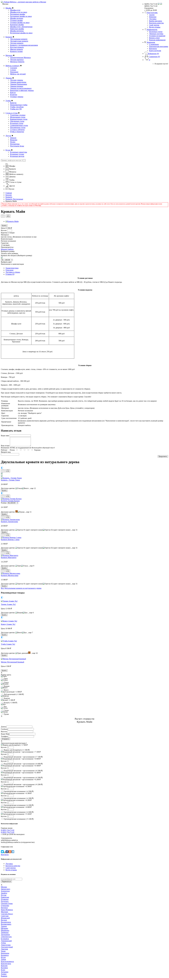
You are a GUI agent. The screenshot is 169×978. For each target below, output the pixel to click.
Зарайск (4, 893)
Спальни (13, 68)
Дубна (3, 943)
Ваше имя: (5, 436)
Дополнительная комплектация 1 (14, 743)
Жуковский (5, 918)
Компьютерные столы (18, 119)
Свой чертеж (154, 25)
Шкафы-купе (15, 10)
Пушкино (5, 899)
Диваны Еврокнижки (18, 84)
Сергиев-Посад (7, 914)
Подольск (5, 901)
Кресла (13, 92)
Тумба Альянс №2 (8, 644)
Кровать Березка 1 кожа (10, 540)
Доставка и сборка (13, 272)
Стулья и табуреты (17, 130)
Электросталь (6, 937)
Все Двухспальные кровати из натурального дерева (21, 588)
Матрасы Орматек (17, 62)
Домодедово (6, 945)
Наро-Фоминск (7, 910)
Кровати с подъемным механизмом (24, 45)
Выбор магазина (155, 21)
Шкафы (8, 8)
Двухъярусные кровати (19, 41)
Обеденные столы (17, 121)
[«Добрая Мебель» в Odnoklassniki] (10, 852)
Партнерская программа (158, 46)
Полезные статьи (155, 32)
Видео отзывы (154, 27)
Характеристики (12, 268)
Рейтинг (4, 450)
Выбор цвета (6, 675)
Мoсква (4, 887)
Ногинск (4, 908)
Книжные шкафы (17, 25)
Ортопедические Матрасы (20, 57)
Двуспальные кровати (18, 39)
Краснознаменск (7, 961)
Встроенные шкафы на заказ (21, 33)
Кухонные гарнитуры (18, 152)
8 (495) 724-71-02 (7, 830)
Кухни (8, 150)
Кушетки (13, 95)
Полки (12, 142)
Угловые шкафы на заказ (19, 22)
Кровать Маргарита (8, 557)
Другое (8, 136)
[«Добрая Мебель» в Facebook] (7, 852)
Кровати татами (16, 51)
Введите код (6, 452)
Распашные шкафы (17, 14)
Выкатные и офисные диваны (22, 90)
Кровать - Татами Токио (10, 480)
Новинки (152, 17)
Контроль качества (156, 23)
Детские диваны (16, 80)
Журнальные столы (17, 117)
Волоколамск (6, 924)
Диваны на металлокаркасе (21, 88)
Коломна (4, 968)
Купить (4, 225)
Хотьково (4, 972)
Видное (4, 920)
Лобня (3, 959)
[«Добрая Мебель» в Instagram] (5, 852)
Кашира (4, 976)
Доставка (152, 19)
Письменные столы (17, 127)
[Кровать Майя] (12, 221)
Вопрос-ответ (154, 38)
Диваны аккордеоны (18, 82)
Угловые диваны (16, 97)
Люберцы (5, 932)
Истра (3, 957)
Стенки (13, 70)
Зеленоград (5, 891)
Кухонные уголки (17, 154)
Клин (3, 970)
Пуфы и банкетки (17, 132)
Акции (152, 15)
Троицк (4, 926)
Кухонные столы (16, 123)
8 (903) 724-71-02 (7, 832)
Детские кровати (16, 43)
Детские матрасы (17, 60)
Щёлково (4, 928)
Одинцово (5, 906)
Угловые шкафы (16, 20)
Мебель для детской (18, 74)
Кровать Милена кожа (9, 575)
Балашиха (5, 955)
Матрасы (9, 55)
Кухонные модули (17, 156)
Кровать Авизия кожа (9, 522)
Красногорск (6, 964)
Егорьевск (5, 939)
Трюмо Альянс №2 (8, 604)
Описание (9, 270)
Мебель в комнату (13, 66)
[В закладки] (3, 216)
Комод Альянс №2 (8, 624)
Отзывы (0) (10, 274)
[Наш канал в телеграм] (12, 852)
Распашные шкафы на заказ (21, 16)
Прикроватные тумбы (18, 105)
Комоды (13, 103)
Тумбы (8, 101)
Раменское (5, 897)
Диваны (9, 78)
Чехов (3, 951)
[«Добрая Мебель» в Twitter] (2, 852)
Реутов (3, 895)
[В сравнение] (8, 216)
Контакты (153, 48)
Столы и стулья (12, 113)
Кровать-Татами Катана (10, 501)
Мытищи (4, 912)
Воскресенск (6, 922)
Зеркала (13, 138)
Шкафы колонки (16, 18)
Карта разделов (155, 51)
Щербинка (5, 930)
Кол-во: (4, 230)
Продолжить (163, 456)
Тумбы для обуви (17, 107)
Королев (4, 966)
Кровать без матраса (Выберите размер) (16, 255)
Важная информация (157, 40)
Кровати (9, 37)
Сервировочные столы (19, 125)
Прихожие (14, 72)
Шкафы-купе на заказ (18, 12)
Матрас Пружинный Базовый (12, 662)
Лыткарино (5, 935)
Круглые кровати (17, 47)
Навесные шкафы (17, 29)
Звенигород (5, 889)
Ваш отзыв (5, 446)
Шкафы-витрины (17, 31)
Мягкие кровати (16, 49)
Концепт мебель (7, 249)
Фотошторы (15, 144)
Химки (3, 974)
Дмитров (4, 949)
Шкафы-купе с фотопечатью (21, 27)
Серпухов (5, 916)
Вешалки (13, 140)
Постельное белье (17, 146)
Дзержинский (6, 941)
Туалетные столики (17, 115)
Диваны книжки (16, 86)
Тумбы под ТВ (16, 109)
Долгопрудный (7, 947)
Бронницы (5, 953)
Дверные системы (156, 34)
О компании (154, 44)
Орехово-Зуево (7, 903)
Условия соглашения (157, 36)
